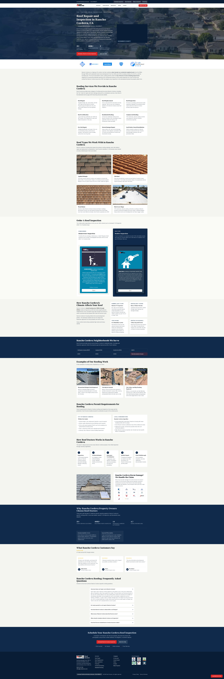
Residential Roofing (99, 667)
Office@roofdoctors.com (82, 668)
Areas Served (106, 5)
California (90, 12)
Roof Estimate (128, 1)
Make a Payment (137, 1)
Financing (145, 1)
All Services (116, 658)
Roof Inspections (98, 662)
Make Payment (116, 665)
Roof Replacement (99, 660)
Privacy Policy (136, 674)
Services (98, 5)
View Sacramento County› (137, 354)
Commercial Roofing (99, 665)
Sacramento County (97, 12)
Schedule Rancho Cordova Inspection (106, 641)
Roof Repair (97, 658)
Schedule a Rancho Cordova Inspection (87, 53)
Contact (124, 5)
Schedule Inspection (118, 1)
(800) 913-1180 (143, 5)
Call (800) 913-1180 (216, 676)
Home (78, 12)
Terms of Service (143, 674)
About (119, 5)
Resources (113, 5)
